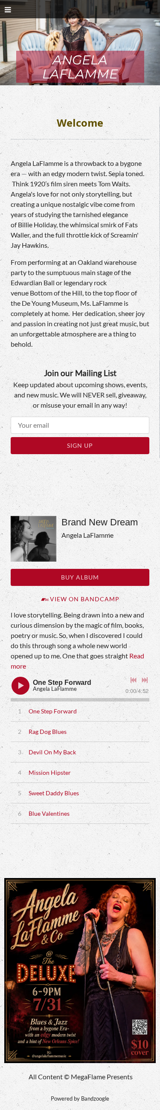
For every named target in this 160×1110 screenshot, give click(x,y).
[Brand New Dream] (33, 539)
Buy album (80, 577)
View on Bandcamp (84, 599)
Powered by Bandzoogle (80, 1098)
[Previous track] (133, 680)
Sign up (80, 445)
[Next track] (144, 680)
